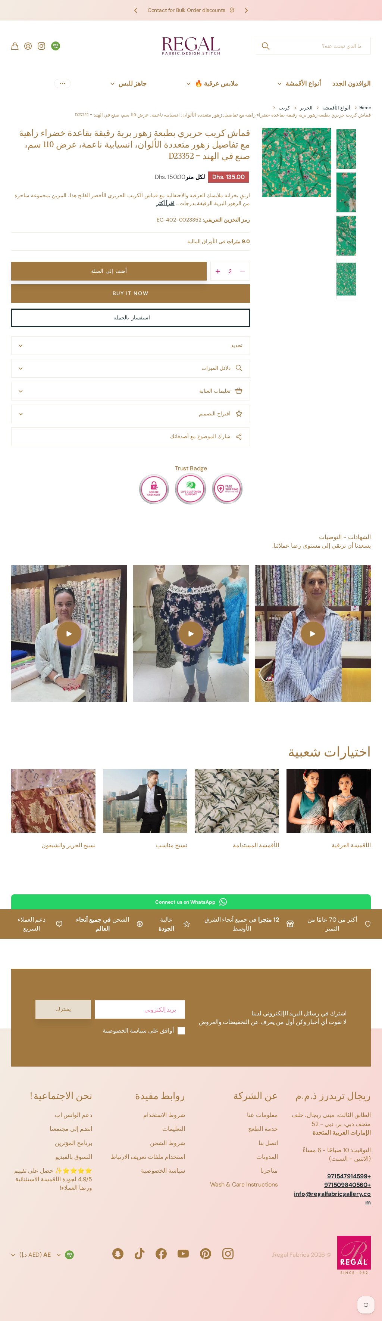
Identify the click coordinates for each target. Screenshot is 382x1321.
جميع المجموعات (255, 83)
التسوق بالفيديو (73, 1157)
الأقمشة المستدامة (256, 845)
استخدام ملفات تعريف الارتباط (147, 1157)
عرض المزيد (62, 83)
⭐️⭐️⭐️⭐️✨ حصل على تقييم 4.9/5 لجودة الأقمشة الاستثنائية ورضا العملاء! (53, 1179)
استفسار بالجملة (130, 317)
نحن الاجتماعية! (60, 1096)
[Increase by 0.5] (218, 271)
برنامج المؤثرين (73, 1143)
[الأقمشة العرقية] (328, 801)
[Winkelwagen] (14, 46)
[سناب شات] (117, 1253)
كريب (284, 108)
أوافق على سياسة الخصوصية (138, 1030)
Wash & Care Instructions (244, 1184)
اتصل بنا (268, 1143)
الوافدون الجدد (351, 83)
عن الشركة (255, 1096)
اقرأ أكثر (165, 203)
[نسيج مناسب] (145, 801)
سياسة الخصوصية (163, 1171)
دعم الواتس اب (73, 1115)
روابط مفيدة (160, 1096)
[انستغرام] (228, 1253)
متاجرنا (269, 1171)
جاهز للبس (133, 83)
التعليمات (173, 1129)
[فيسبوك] (161, 1253)
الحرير (306, 108)
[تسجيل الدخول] (28, 46)
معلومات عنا (262, 1115)
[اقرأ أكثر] (41, 46)
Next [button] (135, 10)
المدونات (267, 1157)
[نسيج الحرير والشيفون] (53, 801)
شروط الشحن (167, 1143)
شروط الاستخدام (164, 1115)
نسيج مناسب (171, 845)
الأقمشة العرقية (351, 845)
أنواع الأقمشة (303, 83)
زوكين (265, 46)
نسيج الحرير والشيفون (68, 845)
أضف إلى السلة (108, 270)
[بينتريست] (205, 1253)
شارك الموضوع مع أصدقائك (200, 436)
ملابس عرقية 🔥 (216, 83)
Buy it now (131, 293)
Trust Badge (191, 468)
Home (365, 108)
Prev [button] (246, 10)
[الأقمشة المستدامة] (237, 801)
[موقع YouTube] (183, 1253)
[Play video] (313, 633)
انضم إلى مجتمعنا (71, 1129)
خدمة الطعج (263, 1129)
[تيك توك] (139, 1253)
